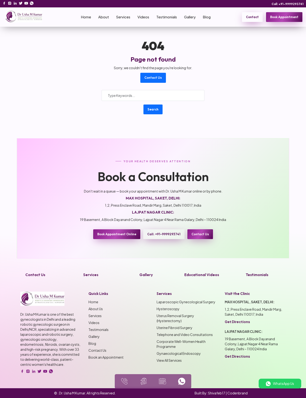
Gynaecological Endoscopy (179, 353)
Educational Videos (193, 275)
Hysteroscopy (168, 309)
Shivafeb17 (216, 393)
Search (153, 109)
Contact (252, 17)
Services (123, 17)
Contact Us (153, 77)
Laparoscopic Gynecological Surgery (186, 302)
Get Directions (237, 321)
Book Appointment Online (116, 234)
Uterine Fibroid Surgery (174, 327)
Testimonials (166, 17)
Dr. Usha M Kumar (72, 393)
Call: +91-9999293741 (288, 4)
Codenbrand (237, 393)
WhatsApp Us (283, 383)
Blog (207, 17)
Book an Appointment (106, 357)
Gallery (190, 17)
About (103, 17)
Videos (143, 17)
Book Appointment (284, 17)
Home (86, 17)
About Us (95, 309)
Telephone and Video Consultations (185, 334)
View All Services (169, 360)
